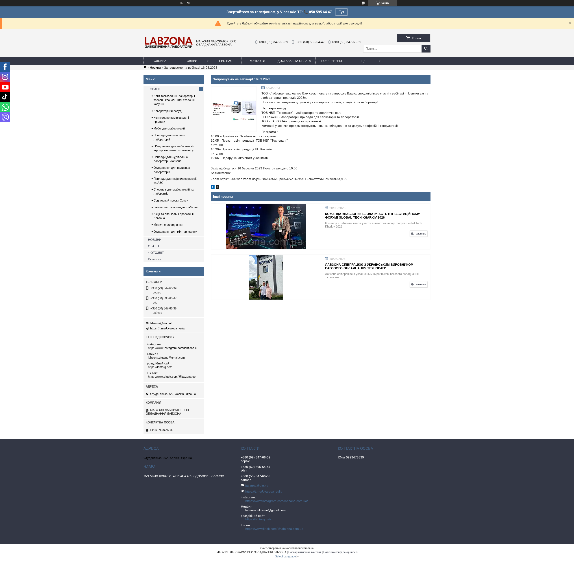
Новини (155, 67)
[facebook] (213, 187)
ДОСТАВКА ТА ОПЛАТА (294, 61)
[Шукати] (426, 49)
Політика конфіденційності (340, 552)
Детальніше (418, 233)
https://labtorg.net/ (160, 367)
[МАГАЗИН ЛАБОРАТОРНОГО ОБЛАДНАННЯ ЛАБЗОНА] (169, 48)
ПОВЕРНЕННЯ (331, 61)
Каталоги (154, 259)
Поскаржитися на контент (304, 552)
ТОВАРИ (191, 61)
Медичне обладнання (168, 224)
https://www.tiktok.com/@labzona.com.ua (174, 376)
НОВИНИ (154, 239)
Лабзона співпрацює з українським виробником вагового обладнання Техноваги (369, 266)
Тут (341, 12)
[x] (217, 187)
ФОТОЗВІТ (156, 252)
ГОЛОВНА (159, 61)
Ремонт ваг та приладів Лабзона (176, 207)
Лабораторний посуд (168, 111)
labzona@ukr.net (161, 323)
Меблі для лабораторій (169, 128)
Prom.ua (308, 548)
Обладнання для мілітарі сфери (175, 231)
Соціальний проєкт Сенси (171, 200)
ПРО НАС (225, 61)
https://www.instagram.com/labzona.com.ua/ (174, 348)
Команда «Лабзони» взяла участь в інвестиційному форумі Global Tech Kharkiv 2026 (372, 215)
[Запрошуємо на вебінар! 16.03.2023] (234, 109)
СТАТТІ (153, 246)
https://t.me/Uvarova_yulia (167, 328)
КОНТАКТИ (257, 61)
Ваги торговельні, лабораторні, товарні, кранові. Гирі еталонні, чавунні (175, 100)
